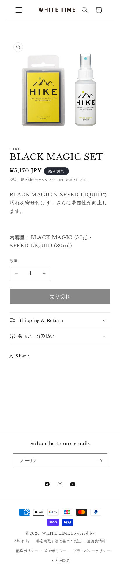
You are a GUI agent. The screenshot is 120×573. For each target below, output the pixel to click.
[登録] (100, 460)
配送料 (26, 180)
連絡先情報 (96, 541)
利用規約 (63, 560)
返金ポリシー (56, 551)
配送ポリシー (27, 551)
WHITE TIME (56, 533)
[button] (19, 10)
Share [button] (22, 356)
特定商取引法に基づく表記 (58, 541)
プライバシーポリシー (91, 551)
